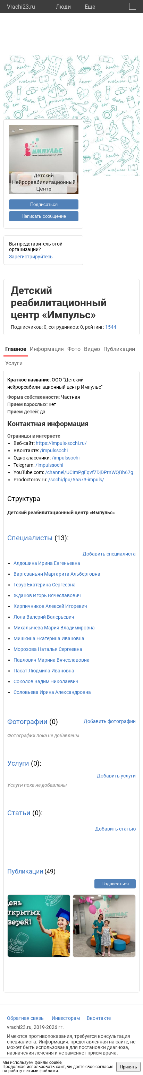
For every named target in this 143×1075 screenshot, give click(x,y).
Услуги (18, 763)
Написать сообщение (44, 216)
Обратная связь (25, 1018)
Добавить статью (115, 829)
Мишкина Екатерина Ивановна (49, 638)
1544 (110, 327)
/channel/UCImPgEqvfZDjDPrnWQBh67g (89, 472)
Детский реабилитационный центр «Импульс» (61, 512)
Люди (63, 6)
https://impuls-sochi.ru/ (61, 443)
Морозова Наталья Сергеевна (48, 649)
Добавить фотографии (110, 721)
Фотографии (27, 721)
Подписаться (44, 204)
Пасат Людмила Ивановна (44, 670)
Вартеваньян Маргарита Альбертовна (57, 574)
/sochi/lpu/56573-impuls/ (76, 479)
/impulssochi (54, 450)
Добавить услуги (116, 776)
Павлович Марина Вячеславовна (52, 660)
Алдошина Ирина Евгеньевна (47, 563)
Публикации (25, 871)
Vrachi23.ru (21, 6)
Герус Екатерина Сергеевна (45, 584)
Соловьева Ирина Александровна (52, 692)
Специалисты (30, 538)
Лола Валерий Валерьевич (44, 617)
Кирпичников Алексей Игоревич (50, 606)
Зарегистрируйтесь (31, 256)
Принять (128, 1066)
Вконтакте (99, 1018)
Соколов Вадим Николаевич (46, 681)
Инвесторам (66, 1018)
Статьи (19, 813)
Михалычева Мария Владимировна (54, 627)
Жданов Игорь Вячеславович (47, 595)
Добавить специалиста (109, 554)
